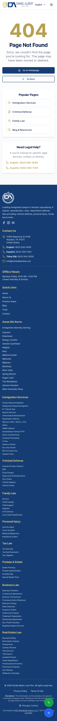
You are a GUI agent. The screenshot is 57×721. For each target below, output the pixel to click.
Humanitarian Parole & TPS (13, 431)
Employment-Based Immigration (15, 406)
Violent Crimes (8, 485)
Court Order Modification (12, 515)
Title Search (7, 654)
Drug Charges (8, 472)
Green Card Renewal (10, 435)
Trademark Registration (11, 616)
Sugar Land (7, 377)
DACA (4, 425)
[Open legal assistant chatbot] (48, 713)
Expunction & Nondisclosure (13, 476)
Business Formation (10, 590)
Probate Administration (11, 571)
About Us (6, 297)
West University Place (12, 389)
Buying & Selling (9, 638)
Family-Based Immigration (13, 403)
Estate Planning (8, 567)
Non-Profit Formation (11, 622)
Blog (4, 305)
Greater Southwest (11, 343)
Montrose (6, 366)
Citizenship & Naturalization (13, 415)
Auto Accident (8, 527)
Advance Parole (8, 444)
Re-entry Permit (8, 447)
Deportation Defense (10, 419)
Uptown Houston (10, 385)
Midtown (6, 362)
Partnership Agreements (12, 619)
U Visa (5, 441)
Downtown (7, 336)
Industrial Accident (10, 537)
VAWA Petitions (8, 428)
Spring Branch (9, 374)
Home (5, 293)
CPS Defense (7, 512)
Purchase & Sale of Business (14, 600)
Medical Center (9, 355)
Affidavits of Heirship (10, 673)
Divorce (5, 499)
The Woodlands (9, 381)
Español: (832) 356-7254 (24, 167)
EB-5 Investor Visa (9, 451)
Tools (4, 309)
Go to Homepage (31, 70)
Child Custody (8, 502)
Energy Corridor (9, 340)
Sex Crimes (7, 479)
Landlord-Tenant (9, 657)
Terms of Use (37, 691)
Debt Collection (8, 606)
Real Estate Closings (10, 641)
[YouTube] (13, 222)
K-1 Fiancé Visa (8, 409)
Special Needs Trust (10, 577)
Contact (6, 313)
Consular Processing (10, 438)
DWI (4, 469)
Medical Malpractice (10, 533)
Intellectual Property (10, 613)
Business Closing (9, 603)
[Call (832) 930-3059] (48, 702)
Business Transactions (11, 597)
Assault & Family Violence (12, 466)
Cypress (6, 332)
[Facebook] (3, 222)
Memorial (6, 359)
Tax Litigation (7, 555)
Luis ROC (28, 713)
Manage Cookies (30, 705)
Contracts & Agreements (12, 594)
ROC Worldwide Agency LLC (26, 710)
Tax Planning (7, 549)
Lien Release (7, 670)
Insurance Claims (9, 610)
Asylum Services (9, 412)
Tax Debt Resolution (10, 552)
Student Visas (8, 454)
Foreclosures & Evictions (12, 663)
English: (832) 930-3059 (24, 162)
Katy (4, 351)
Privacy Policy (20, 691)
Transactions (7, 644)
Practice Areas (9, 301)
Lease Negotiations (10, 660)
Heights (6, 347)
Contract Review (9, 647)
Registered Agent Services (13, 626)
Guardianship (7, 574)
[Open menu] (51, 4)
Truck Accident (8, 530)
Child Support (7, 505)
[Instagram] (8, 222)
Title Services (8, 651)
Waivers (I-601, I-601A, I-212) (14, 422)
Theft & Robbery (9, 482)
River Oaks (7, 370)
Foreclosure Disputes (11, 667)
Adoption (6, 508)
